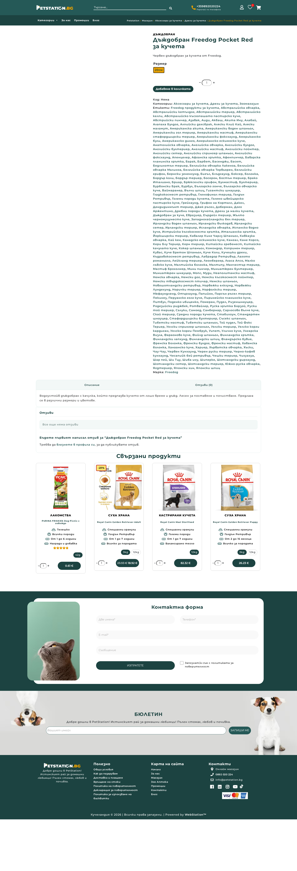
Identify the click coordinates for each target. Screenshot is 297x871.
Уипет (214, 330)
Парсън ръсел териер (233, 293)
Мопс (197, 273)
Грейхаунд (189, 202)
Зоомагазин (249, 103)
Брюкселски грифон (200, 182)
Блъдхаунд (220, 174)
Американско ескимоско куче (220, 140)
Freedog (171, 372)
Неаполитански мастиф (233, 273)
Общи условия (103, 769)
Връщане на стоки (107, 781)
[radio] (159, 70)
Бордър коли (163, 178)
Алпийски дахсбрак (196, 124)
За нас (66, 20)
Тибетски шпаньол (202, 322)
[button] (170, 8)
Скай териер (164, 314)
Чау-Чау (159, 351)
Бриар (177, 182)
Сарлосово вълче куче (241, 310)
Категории (46, 20)
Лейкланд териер (187, 260)
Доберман (224, 207)
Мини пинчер (198, 269)
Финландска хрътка (237, 335)
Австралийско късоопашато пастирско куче (202, 116)
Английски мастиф (207, 149)
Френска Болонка (167, 343)
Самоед (195, 310)
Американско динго (178, 140)
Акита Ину (233, 120)
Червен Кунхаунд (182, 351)
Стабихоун (226, 314)
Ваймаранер (172, 190)
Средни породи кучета (196, 314)
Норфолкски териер (219, 289)
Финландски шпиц (204, 339)
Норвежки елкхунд (217, 285)
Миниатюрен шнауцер (172, 273)
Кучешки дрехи (234, 252)
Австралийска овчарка (240, 107)
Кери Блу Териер (166, 244)
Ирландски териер (181, 227)
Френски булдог (196, 343)
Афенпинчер (233, 157)
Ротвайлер (199, 306)
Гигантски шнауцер (223, 190)
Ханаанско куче (181, 347)
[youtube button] (235, 787)
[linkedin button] (219, 787)
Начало (156, 769)
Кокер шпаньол (191, 248)
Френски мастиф (225, 343)
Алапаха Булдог (165, 124)
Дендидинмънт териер (173, 207)
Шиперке (207, 359)
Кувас (157, 252)
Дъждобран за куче (168, 215)
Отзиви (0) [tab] (204, 385)
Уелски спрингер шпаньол (187, 326)
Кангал (232, 240)
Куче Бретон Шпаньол (182, 252)
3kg (125, 552)
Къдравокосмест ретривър (176, 256)
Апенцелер (181, 157)
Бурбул (187, 186)
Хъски (248, 347)
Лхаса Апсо (234, 260)
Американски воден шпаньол (229, 128)
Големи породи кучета (191, 198)
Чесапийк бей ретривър (190, 355)
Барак (191, 161)
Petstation (133, 20)
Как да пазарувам (106, 773)
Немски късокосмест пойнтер (227, 277)
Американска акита (187, 128)
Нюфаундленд (164, 293)
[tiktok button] (241, 786)
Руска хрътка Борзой (228, 306)
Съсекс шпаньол (232, 318)
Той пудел (227, 322)
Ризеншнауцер (240, 302)
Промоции (81, 20)
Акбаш (217, 120)
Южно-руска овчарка (242, 364)
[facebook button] (212, 787)
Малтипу (216, 264)
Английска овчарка (207, 145)
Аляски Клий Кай (227, 124)
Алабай (250, 120)
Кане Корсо (249, 240)
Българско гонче (208, 186)
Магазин (147, 20)
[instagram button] (227, 787)
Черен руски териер (215, 351)
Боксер (237, 174)
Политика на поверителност (115, 786)
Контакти (158, 790)
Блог (96, 20)
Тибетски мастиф (168, 322)
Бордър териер (188, 178)
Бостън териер (232, 178)
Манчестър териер (243, 264)
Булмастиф (227, 182)
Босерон (210, 178)
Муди (207, 273)
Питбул (159, 302)
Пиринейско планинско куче (227, 297)
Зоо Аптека (159, 781)
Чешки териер (224, 355)
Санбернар (212, 310)
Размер (160, 64)
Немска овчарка (166, 277)
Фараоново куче (177, 335)
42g (77, 554)
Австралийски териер (215, 112)
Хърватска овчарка (225, 347)
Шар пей (160, 359)
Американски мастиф (215, 132)
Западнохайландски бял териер (218, 219)
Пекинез (160, 297)
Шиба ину (190, 359)
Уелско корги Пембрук (188, 330)
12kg (136, 552)
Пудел (221, 302)
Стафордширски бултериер (193, 318)
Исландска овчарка (214, 227)
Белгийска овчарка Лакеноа (213, 165)
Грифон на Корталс (216, 202)
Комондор (214, 248)
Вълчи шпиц (194, 190)
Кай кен (174, 240)
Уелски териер (223, 326)
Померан (207, 302)
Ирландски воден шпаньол (175, 223)
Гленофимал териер (215, 194)
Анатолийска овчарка (171, 145)
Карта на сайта (167, 764)
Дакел (239, 202)
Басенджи (220, 161)
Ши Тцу (175, 359)
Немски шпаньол (223, 281)
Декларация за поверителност (116, 790)
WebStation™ (195, 814)
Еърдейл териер (217, 215)
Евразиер (193, 215)
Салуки (181, 310)
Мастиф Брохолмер (169, 269)
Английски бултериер (171, 149)
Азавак (194, 120)
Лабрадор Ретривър (218, 256)
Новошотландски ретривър (177, 285)
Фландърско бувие (236, 339)
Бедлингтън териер (170, 165)
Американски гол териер (174, 132)
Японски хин (184, 368)
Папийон (206, 293)
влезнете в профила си (76, 444)
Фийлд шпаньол (205, 335)
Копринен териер (239, 248)
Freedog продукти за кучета (195, 107)
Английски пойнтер (242, 149)
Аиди (205, 120)
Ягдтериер (162, 368)
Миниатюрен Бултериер (232, 269)
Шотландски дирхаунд (236, 359)
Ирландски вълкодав (216, 223)
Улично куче (231, 330)
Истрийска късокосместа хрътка (190, 231)
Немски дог (190, 277)
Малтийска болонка (190, 264)
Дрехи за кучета (195, 20)
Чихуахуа (246, 355)
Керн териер (193, 244)
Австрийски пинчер (170, 120)
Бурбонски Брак (166, 186)
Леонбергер (213, 260)
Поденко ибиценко (183, 302)
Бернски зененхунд (183, 174)
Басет (235, 161)
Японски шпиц (208, 368)
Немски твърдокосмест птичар (180, 281)
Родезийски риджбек (170, 306)
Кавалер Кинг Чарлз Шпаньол (214, 235)
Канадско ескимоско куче (204, 240)
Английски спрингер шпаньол (208, 153)
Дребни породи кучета (194, 211)
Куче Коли (211, 252)
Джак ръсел (204, 207)
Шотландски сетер (169, 364)
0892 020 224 (224, 774)
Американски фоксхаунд (217, 136)
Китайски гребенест (224, 244)
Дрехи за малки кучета (234, 211)
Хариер (201, 347)
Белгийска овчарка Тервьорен (208, 169)
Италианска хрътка (238, 231)
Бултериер (248, 182)
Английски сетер (167, 153)
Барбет (204, 161)
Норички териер (186, 289)
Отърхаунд (187, 293)
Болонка (251, 174)
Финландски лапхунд (170, 339)
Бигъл (205, 174)
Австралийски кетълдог (174, 112)
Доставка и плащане (108, 777)
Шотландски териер (205, 364)
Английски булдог (239, 145)
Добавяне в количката (173, 89)
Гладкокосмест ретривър (174, 194)
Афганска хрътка (206, 157)
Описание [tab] (92, 385)
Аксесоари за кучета (168, 20)
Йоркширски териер (170, 235)
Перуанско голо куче (185, 297)
